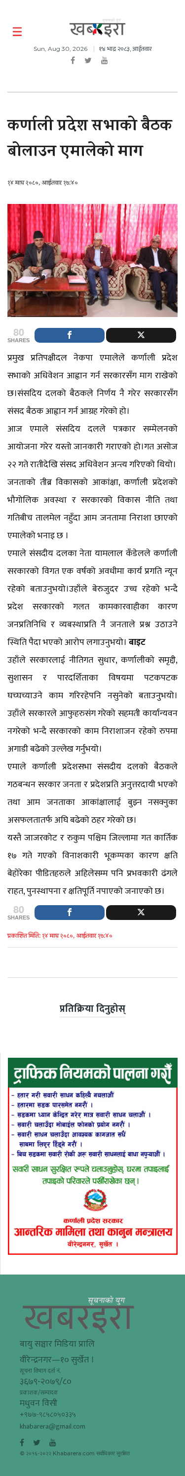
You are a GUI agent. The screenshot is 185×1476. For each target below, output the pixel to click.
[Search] (171, 32)
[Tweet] (141, 335)
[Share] (70, 335)
